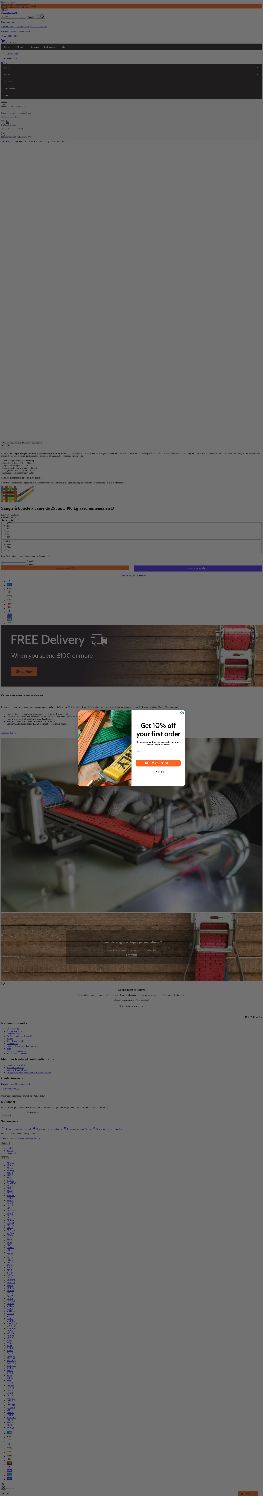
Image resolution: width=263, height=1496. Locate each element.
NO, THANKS (158, 772)
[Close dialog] (182, 713)
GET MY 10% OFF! (158, 763)
